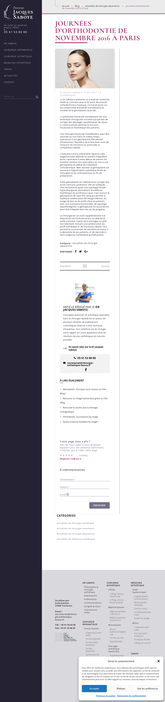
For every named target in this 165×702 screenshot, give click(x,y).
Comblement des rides (142, 613)
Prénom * (64, 487)
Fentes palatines (90, 649)
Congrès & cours (92, 606)
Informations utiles (90, 611)
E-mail (63, 494)
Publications (90, 599)
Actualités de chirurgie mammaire (75, 528)
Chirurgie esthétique (113, 584)
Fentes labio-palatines (92, 643)
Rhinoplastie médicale (140, 603)
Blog (77, 6)
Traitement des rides (141, 628)
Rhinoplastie (114, 625)
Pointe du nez (117, 638)
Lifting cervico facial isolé (117, 595)
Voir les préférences (147, 688)
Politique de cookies (106, 695)
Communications (92, 602)
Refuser (121, 688)
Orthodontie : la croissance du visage (80, 416)
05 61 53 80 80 (15, 32)
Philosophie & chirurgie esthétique (91, 589)
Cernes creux (140, 608)
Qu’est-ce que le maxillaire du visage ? (81, 421)
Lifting (111, 589)
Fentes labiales (93, 638)
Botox (135, 623)
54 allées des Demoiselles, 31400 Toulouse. (64, 603)
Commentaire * (67, 479)
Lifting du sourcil (142, 643)
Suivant (105, 266)
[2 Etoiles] (64, 455)
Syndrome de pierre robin (92, 655)
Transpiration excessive (141, 634)
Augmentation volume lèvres (141, 597)
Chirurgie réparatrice (89, 623)
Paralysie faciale (142, 639)
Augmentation (117, 655)
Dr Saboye (88, 582)
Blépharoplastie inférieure (118, 612)
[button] (158, 661)
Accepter (94, 688)
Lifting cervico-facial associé (117, 601)
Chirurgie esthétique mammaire (113, 649)
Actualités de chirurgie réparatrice (102, 6)
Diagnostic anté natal (93, 634)
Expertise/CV (90, 595)
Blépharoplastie (116, 607)
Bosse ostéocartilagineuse (118, 632)
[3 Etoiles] (66, 455)
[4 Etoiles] (69, 455)
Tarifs (134, 653)
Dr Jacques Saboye (70, 92)
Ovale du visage (142, 618)
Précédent (65, 266)
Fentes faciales (91, 628)
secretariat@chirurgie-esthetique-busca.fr (66, 617)
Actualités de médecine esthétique (76, 539)
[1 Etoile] (61, 455)
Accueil (65, 6)
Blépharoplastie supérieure (118, 618)
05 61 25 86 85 (68, 628)
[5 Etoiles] (72, 455)
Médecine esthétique (137, 584)
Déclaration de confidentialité (131, 695)
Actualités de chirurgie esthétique (75, 523)
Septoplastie (116, 641)
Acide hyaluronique (139, 590)
